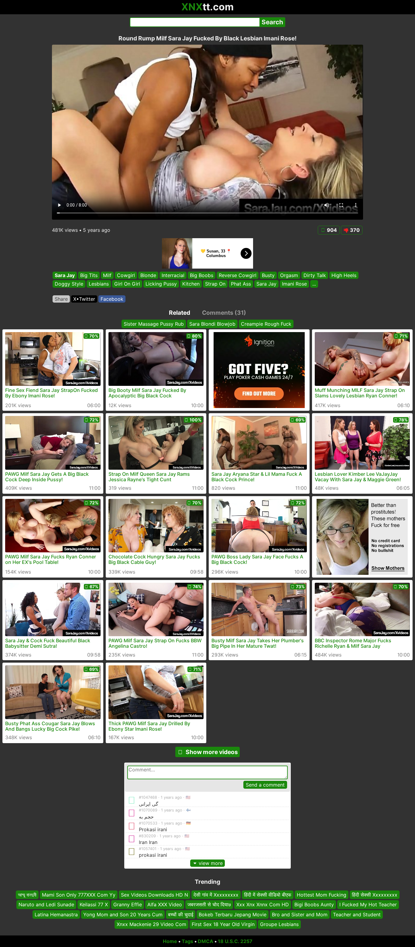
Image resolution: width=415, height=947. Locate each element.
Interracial (173, 275)
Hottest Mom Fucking (321, 895)
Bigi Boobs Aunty (314, 905)
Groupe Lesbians (279, 924)
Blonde (148, 275)
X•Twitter (84, 299)
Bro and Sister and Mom (300, 914)
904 (332, 230)
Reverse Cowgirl (237, 275)
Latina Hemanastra (56, 914)
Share (61, 299)
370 (355, 230)
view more (211, 863)
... (314, 284)
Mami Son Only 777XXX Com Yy (78, 895)
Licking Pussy (161, 284)
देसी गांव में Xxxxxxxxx (216, 895)
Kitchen (191, 284)
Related (179, 312)
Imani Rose (294, 284)
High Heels (343, 275)
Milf (107, 275)
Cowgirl (126, 275)
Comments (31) (224, 312)
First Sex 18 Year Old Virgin (223, 924)
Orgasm (289, 275)
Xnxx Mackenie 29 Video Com (151, 924)
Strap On (215, 284)
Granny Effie (127, 905)
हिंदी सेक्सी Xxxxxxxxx (374, 895)
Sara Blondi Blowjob (212, 324)
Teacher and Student (357, 914)
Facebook (112, 299)
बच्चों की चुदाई (180, 914)
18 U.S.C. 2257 (235, 941)
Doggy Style (69, 284)
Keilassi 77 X (94, 905)
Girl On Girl (127, 284)
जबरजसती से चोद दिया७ (209, 905)
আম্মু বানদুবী (27, 895)
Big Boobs (201, 275)
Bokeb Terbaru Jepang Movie (232, 914)
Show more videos (212, 752)
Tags (187, 941)
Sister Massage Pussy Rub (154, 324)
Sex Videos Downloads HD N (154, 895)
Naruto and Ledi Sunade (46, 905)
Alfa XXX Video (164, 905)
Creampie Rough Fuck (266, 324)
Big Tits (89, 275)
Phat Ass (241, 284)
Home (170, 941)
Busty (268, 275)
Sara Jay (65, 275)
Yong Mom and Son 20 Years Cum (123, 914)
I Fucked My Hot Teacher (368, 905)
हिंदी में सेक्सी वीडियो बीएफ (267, 895)
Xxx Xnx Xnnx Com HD (262, 905)
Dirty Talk (315, 275)
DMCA (205, 941)
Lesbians (99, 284)
